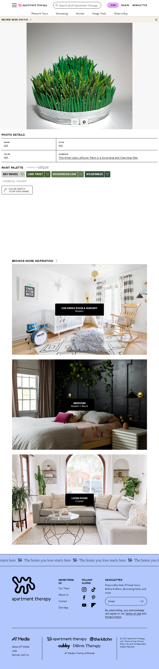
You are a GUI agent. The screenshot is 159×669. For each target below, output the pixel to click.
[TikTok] (93, 589)
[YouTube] (84, 605)
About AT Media (20, 647)
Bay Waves (10, 174)
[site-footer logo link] (20, 639)
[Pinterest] (93, 597)
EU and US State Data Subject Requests (133, 645)
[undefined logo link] (32, 5)
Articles (80, 13)
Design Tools (99, 13)
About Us (63, 595)
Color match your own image (19, 190)
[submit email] (141, 601)
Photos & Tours (39, 13)
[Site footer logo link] (33, 588)
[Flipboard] (93, 605)
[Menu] (14, 5)
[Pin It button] (84, 122)
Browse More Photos (15, 19)
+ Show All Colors (14, 181)
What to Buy (121, 13)
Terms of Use (133, 613)
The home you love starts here (40, 560)
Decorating (62, 13)
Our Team (64, 588)
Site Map (63, 607)
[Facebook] (84, 597)
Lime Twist (35, 174)
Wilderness (94, 174)
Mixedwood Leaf (64, 174)
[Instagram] (84, 589)
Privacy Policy (113, 616)
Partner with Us (20, 655)
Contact (63, 601)
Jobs (14, 651)
